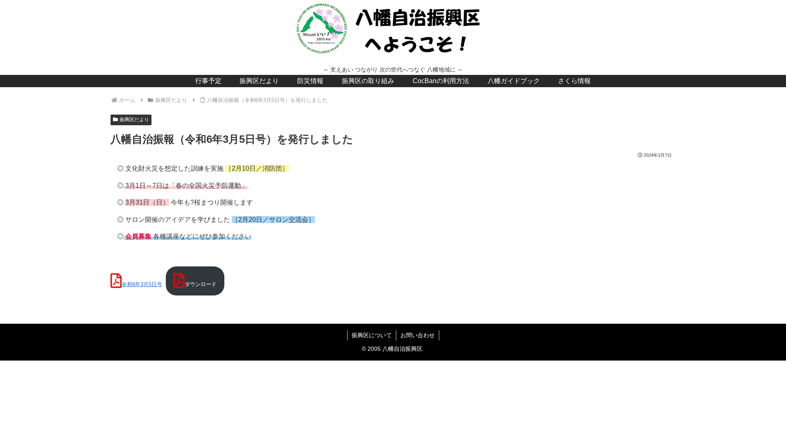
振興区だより (134, 119)
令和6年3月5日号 (142, 284)
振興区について (372, 335)
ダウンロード (201, 284)
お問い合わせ (417, 335)
